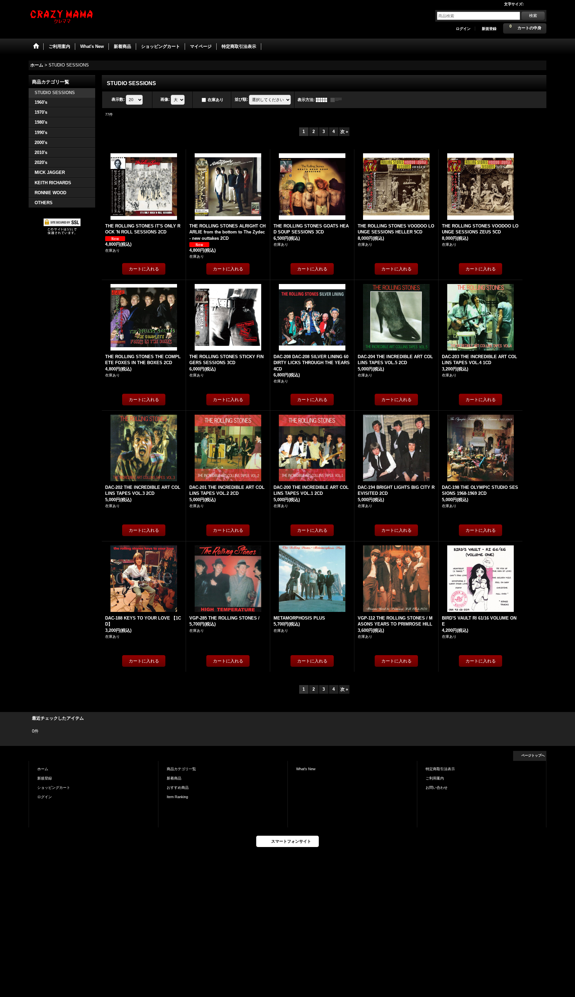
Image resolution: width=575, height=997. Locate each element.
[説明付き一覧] (337, 99)
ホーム (42, 769)
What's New (305, 769)
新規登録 (489, 29)
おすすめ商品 (178, 787)
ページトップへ (533, 755)
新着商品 (174, 778)
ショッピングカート (53, 787)
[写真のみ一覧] (323, 99)
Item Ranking (177, 797)
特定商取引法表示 (440, 769)
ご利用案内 (435, 778)
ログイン (463, 29)
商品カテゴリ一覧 (181, 769)
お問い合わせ (437, 787)
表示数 (118, 99)
